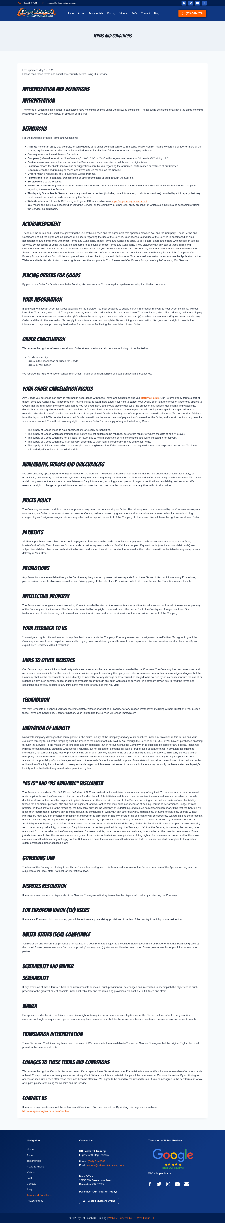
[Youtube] (197, 3)
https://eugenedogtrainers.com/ (129, 201)
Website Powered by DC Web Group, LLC (132, 1218)
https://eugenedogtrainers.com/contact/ (46, 1111)
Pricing (111, 13)
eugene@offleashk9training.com (105, 1165)
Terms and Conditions (39, 1195)
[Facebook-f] (149, 1184)
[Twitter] (190, 3)
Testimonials (96, 13)
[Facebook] (184, 3)
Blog (156, 13)
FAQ (134, 13)
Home (70, 13)
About (81, 13)
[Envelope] (186, 1184)
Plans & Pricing (35, 1166)
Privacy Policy (35, 1201)
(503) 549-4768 (96, 1161)
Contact (145, 13)
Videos (123, 13)
